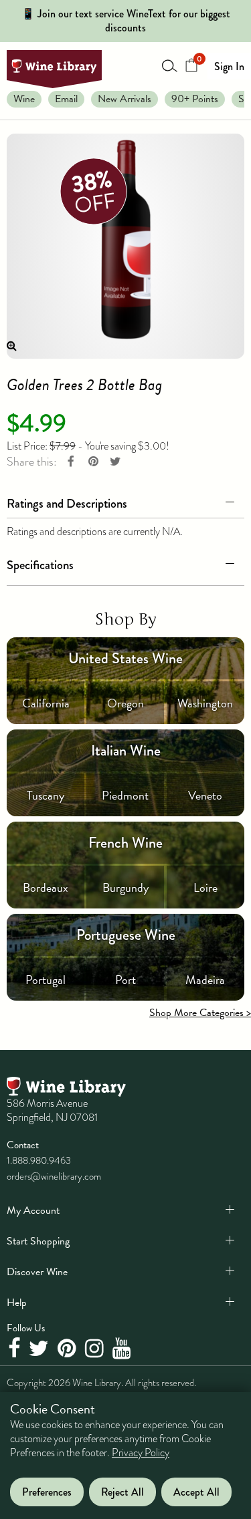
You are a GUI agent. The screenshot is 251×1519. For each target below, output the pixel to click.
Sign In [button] (229, 66)
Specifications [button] (40, 565)
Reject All (122, 1492)
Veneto (205, 795)
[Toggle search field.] (170, 65)
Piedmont (125, 795)
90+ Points (194, 99)
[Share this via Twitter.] (115, 462)
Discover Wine (37, 1272)
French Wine (125, 843)
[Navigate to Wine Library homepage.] (54, 69)
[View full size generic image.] (125, 246)
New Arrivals (124, 99)
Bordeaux (45, 887)
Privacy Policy (140, 1453)
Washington (205, 703)
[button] (125, 501)
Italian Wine (126, 750)
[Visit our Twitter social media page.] (40, 1349)
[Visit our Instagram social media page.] (96, 1349)
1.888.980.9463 (39, 1160)
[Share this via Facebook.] (71, 462)
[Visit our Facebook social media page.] (16, 1349)
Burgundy (125, 887)
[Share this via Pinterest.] (93, 462)
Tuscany (45, 795)
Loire (205, 887)
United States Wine (125, 658)
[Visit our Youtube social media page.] (123, 1349)
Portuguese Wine (125, 935)
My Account (33, 1210)
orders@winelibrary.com (54, 1176)
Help (17, 1302)
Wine (24, 99)
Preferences (47, 1492)
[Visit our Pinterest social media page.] (68, 1349)
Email (66, 99)
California (46, 703)
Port (125, 980)
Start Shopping (38, 1241)
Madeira (205, 980)
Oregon (125, 703)
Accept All (196, 1492)
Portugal (45, 980)
